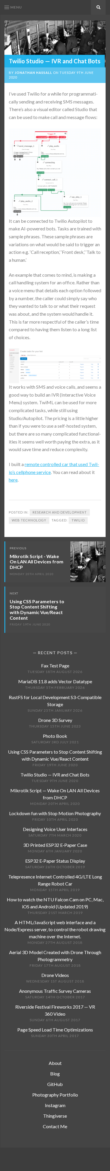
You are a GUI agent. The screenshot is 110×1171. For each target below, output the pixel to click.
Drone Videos (55, 975)
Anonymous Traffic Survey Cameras (55, 991)
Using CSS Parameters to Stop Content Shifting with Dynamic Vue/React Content (37, 610)
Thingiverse (55, 1116)
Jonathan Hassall (33, 72)
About (55, 1063)
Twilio (78, 520)
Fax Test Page (55, 665)
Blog (55, 1073)
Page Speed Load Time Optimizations (55, 1029)
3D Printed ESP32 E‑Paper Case (55, 845)
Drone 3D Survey (55, 720)
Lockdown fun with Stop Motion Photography (55, 813)
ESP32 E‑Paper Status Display (55, 861)
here (13, 479)
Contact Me (55, 1126)
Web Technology (29, 520)
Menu (16, 7)
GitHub (55, 1084)
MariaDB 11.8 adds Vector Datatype (55, 681)
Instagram (55, 1105)
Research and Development (60, 512)
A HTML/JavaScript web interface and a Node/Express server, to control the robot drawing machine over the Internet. (55, 929)
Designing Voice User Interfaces (55, 829)
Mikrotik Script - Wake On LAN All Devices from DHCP (36, 561)
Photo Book (55, 736)
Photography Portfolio (55, 1094)
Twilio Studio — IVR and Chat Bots (55, 774)
